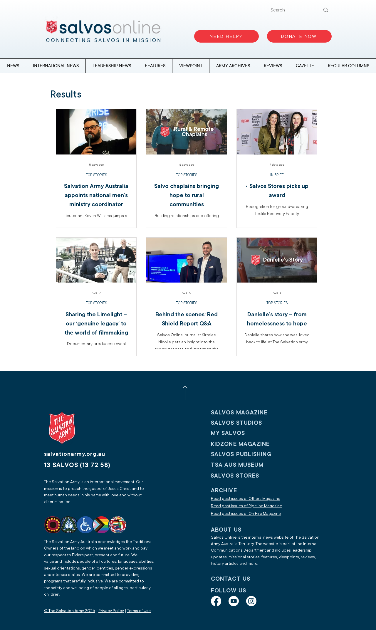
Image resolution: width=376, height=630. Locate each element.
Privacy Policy (111, 611)
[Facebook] (216, 601)
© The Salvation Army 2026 (69, 611)
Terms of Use (139, 611)
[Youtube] (234, 601)
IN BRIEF (277, 175)
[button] (348, 66)
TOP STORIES (96, 175)
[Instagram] (251, 601)
